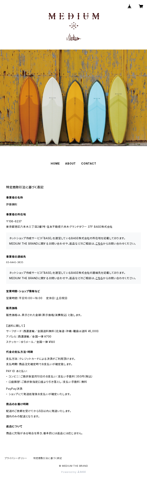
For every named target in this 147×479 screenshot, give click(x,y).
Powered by (69, 472)
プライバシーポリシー (16, 458)
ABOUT (70, 163)
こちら (99, 243)
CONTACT (88, 163)
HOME (55, 163)
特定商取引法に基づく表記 (47, 458)
